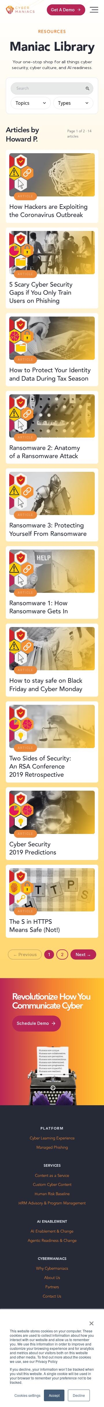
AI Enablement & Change (52, 1231)
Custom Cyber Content (52, 1185)
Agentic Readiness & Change (52, 1241)
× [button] (91, 1321)
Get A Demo (63, 9)
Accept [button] (54, 1395)
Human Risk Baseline (52, 1194)
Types (64, 103)
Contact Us (52, 1296)
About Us (52, 1278)
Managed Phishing (52, 1147)
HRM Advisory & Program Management (52, 1203)
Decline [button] (79, 1395)
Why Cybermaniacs (52, 1268)
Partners (52, 1287)
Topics (22, 103)
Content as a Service (52, 1176)
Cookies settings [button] (27, 1395)
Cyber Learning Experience (52, 1138)
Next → (83, 954)
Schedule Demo (33, 1023)
